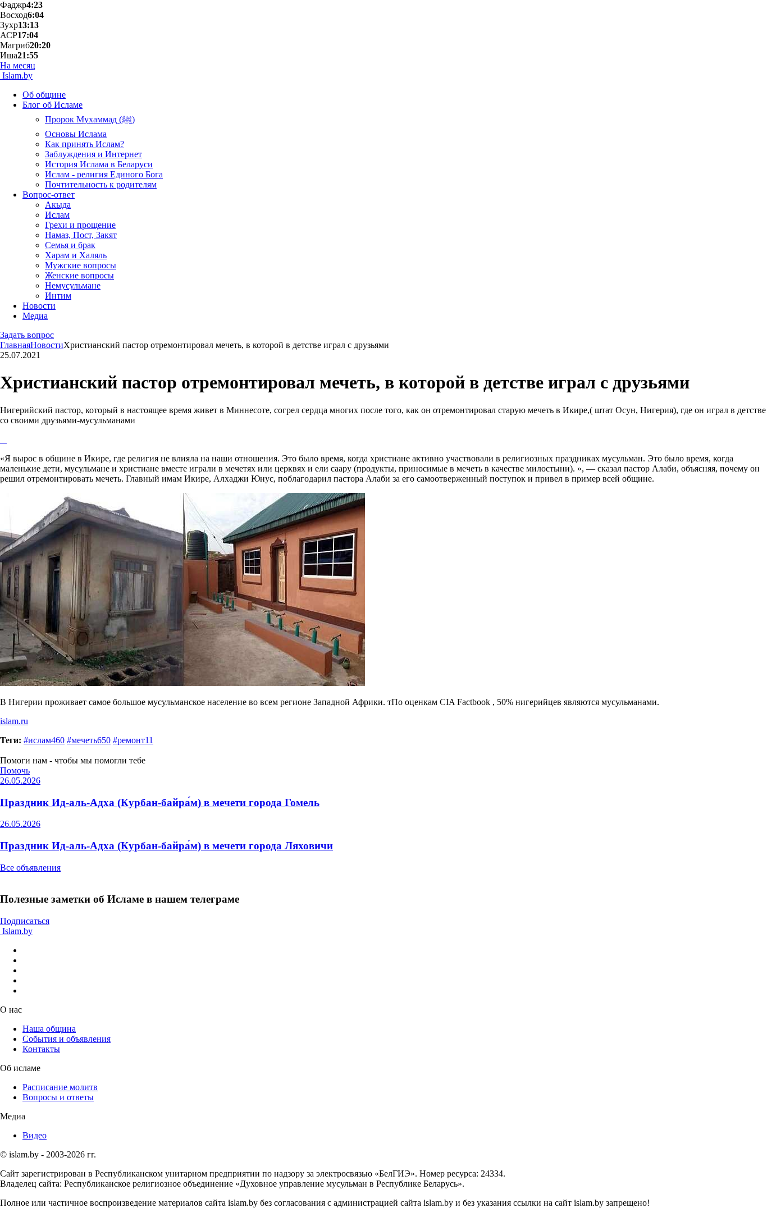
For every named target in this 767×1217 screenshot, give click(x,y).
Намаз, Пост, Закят (81, 235)
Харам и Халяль (76, 255)
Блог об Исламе (52, 104)
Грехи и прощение (80, 225)
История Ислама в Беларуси (99, 164)
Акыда (58, 204)
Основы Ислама (76, 134)
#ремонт (133, 740)
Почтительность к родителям (101, 184)
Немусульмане (73, 285)
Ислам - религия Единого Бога (104, 174)
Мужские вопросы (80, 265)
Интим (58, 295)
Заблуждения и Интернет (93, 154)
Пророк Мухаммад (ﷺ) (90, 119)
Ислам (57, 214)
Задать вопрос (27, 335)
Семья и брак (70, 245)
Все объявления (30, 867)
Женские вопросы (79, 275)
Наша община (49, 1028)
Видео (34, 1135)
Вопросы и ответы (58, 1097)
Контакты (41, 1049)
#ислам (44, 740)
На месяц (17, 65)
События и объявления (66, 1039)
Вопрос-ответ (48, 194)
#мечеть (89, 740)
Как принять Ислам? (84, 144)
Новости (39, 305)
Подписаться (24, 921)
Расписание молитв (60, 1087)
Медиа (35, 316)
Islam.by (16, 75)
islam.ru (14, 721)
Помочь (15, 770)
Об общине (44, 94)
